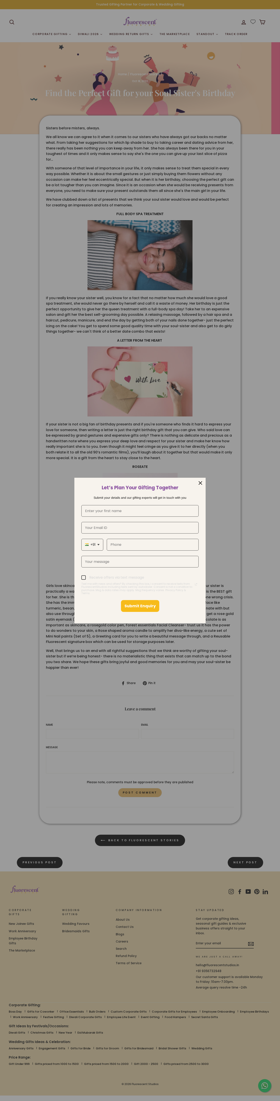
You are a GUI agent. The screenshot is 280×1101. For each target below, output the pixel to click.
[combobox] (92, 544)
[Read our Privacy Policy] (196, 584)
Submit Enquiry (140, 606)
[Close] (200, 483)
